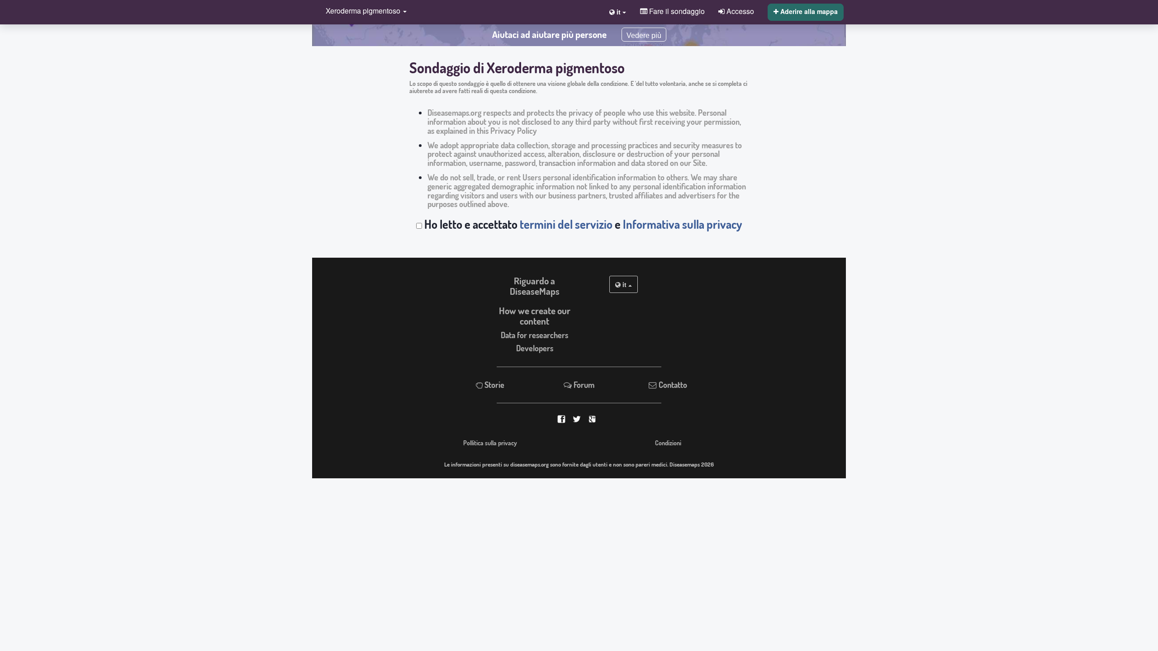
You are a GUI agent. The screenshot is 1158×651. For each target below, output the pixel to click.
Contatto (672, 385)
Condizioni (668, 443)
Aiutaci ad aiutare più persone (549, 34)
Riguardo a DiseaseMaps (535, 286)
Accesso (739, 11)
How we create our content (534, 316)
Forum (583, 385)
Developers (534, 348)
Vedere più (643, 35)
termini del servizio (566, 224)
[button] (363, 11)
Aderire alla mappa (808, 11)
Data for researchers (534, 335)
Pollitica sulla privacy (490, 443)
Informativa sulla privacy (682, 224)
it (624, 284)
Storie (493, 385)
